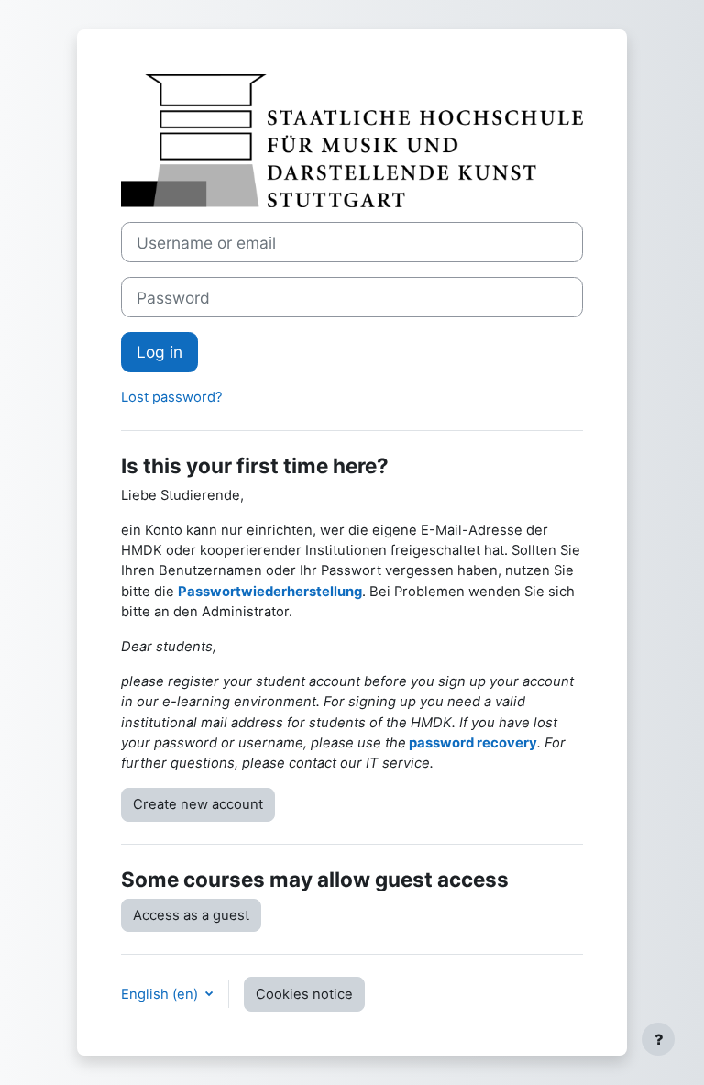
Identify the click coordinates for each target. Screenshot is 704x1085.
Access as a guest (191, 915)
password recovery (473, 743)
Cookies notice (304, 994)
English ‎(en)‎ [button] (161, 994)
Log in (159, 351)
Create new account (198, 804)
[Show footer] (658, 1039)
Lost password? (172, 397)
